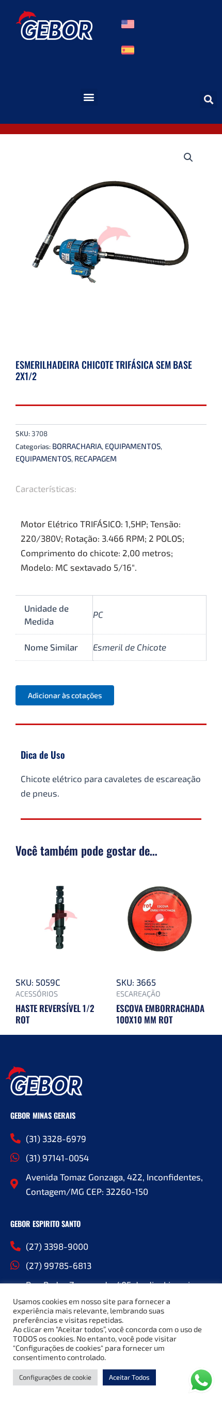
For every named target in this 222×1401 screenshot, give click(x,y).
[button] (89, 97)
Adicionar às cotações (65, 695)
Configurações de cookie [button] (55, 1377)
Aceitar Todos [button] (129, 1377)
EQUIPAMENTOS (133, 446)
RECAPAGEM (95, 458)
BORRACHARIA (77, 446)
